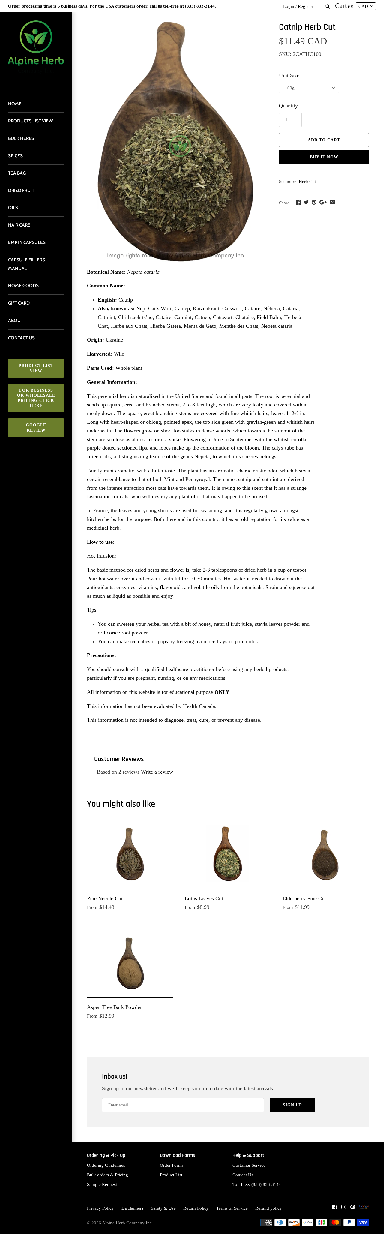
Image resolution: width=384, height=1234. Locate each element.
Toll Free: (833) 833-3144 (256, 1184)
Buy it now (324, 157)
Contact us (21, 338)
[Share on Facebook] (298, 202)
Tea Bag (17, 173)
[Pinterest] (352, 1208)
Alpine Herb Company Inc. (127, 1222)
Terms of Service (232, 1208)
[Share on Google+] (323, 202)
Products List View (30, 121)
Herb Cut (307, 181)
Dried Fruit (21, 190)
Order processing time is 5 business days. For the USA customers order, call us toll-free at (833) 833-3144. (112, 5)
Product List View (36, 368)
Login (288, 6)
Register (305, 6)
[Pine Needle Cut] (130, 853)
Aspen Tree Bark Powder (114, 1007)
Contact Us (242, 1174)
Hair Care (19, 225)
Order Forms (172, 1165)
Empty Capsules (27, 242)
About (15, 320)
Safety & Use (163, 1208)
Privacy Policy (100, 1208)
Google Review (36, 427)
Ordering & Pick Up (106, 1155)
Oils (13, 207)
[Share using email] (333, 202)
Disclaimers (132, 1208)
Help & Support (248, 1155)
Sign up (292, 1105)
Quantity (288, 106)
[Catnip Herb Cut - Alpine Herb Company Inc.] (175, 142)
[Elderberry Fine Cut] (325, 853)
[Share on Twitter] (306, 202)
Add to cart (324, 140)
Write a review (157, 772)
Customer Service (249, 1165)
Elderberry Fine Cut (304, 898)
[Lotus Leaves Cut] (228, 853)
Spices (15, 155)
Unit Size (289, 75)
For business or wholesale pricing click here (36, 398)
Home (15, 104)
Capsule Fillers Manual (26, 264)
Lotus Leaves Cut (204, 898)
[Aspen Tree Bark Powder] (130, 962)
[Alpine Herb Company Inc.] (36, 50)
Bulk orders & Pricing (107, 1174)
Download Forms (177, 1155)
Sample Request (102, 1184)
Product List (171, 1174)
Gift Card (19, 303)
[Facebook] (334, 1208)
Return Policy (196, 1208)
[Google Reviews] (364, 1208)
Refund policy (268, 1208)
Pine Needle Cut (105, 898)
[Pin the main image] (314, 202)
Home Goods (23, 285)
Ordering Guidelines (106, 1165)
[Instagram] (343, 1208)
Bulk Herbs (21, 138)
